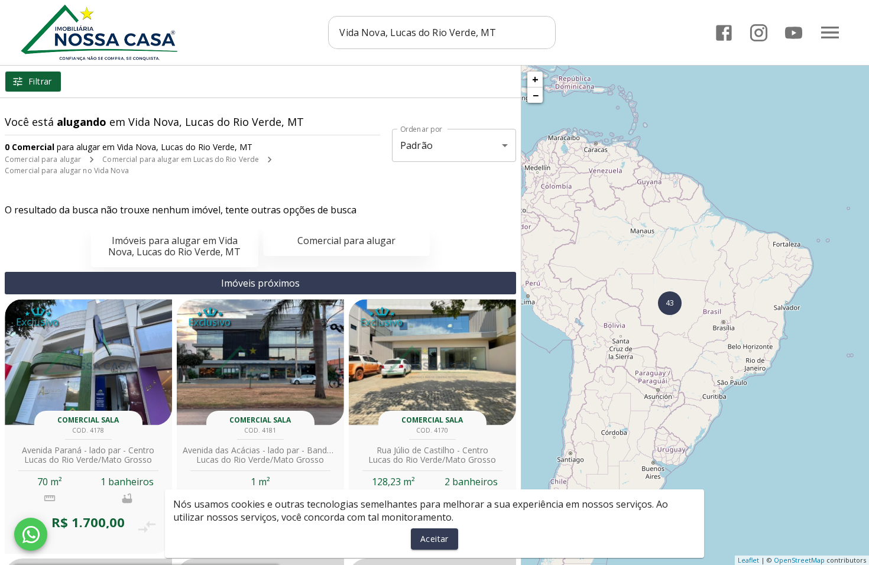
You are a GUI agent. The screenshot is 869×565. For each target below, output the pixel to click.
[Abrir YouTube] (793, 32)
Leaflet (748, 560)
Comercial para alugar (43, 159)
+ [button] (535, 79)
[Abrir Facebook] (724, 32)
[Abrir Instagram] (758, 32)
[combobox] (442, 32)
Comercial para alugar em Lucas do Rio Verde (180, 159)
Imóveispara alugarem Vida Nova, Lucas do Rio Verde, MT (174, 246)
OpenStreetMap (799, 560)
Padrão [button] (416, 145)
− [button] (536, 95)
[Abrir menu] (830, 32)
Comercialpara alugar (346, 240)
